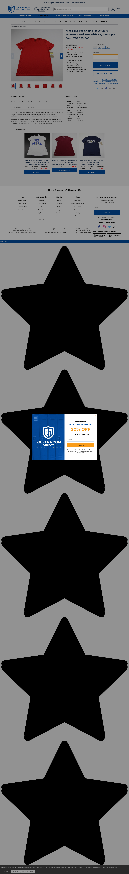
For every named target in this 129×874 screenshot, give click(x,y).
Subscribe (80, 445)
